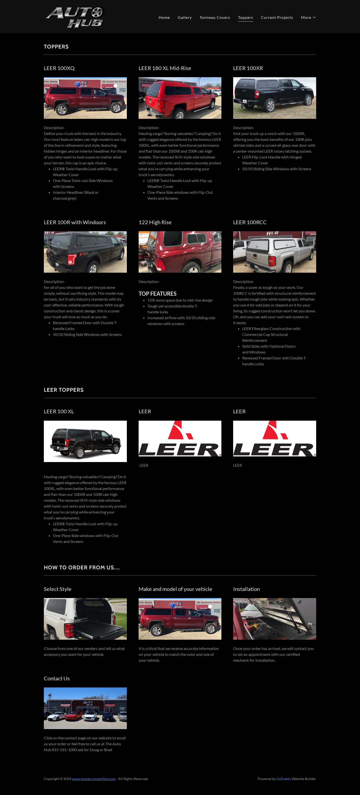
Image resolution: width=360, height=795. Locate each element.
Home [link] (164, 17)
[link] (75, 16)
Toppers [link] (245, 17)
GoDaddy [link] (283, 779)
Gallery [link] (185, 17)
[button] (308, 17)
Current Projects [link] (277, 17)
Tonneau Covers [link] (215, 17)
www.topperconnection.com (94, 779)
